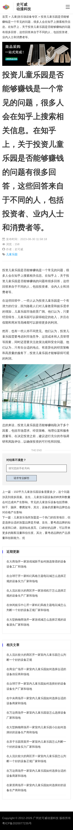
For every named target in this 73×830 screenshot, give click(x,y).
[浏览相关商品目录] (36, 44)
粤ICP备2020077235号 (17, 823)
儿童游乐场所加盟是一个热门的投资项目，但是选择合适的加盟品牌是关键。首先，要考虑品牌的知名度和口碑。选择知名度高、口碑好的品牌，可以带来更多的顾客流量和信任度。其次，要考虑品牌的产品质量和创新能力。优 (36, 528)
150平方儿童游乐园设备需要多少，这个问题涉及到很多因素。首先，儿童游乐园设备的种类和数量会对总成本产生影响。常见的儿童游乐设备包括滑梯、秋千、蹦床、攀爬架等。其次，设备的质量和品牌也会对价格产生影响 (36, 502)
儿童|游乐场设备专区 (24, 16)
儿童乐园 (11, 254)
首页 (5, 16)
